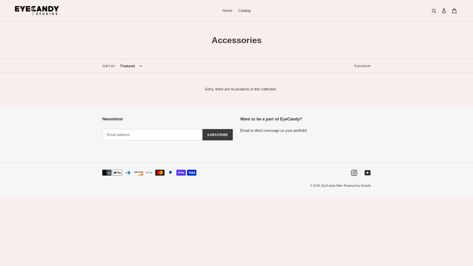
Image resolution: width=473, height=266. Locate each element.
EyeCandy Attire (332, 185)
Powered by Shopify (357, 185)
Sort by (108, 66)
